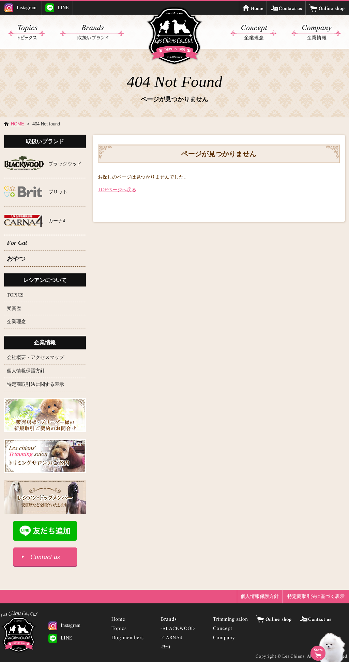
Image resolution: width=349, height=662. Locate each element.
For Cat (17, 242)
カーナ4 (56, 220)
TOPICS (15, 295)
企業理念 (16, 321)
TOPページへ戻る (117, 189)
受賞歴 (14, 308)
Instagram (27, 7)
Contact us (45, 556)
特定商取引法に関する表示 (35, 384)
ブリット (57, 192)
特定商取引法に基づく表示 (316, 596)
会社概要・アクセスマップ (35, 357)
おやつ (16, 258)
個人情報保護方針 (26, 370)
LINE (63, 7)
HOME (17, 123)
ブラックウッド (65, 163)
